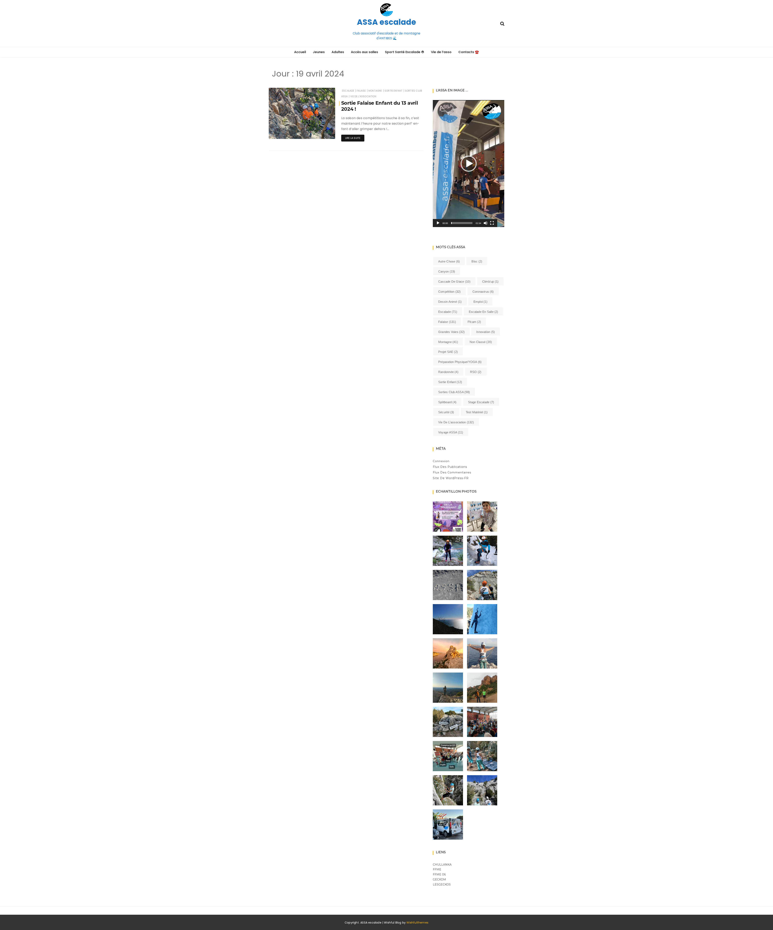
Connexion (441, 461)
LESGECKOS (442, 884)
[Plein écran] (492, 223)
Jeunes (319, 52)
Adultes (338, 52)
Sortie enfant (393, 90)
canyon (446, 271)
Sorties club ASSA (454, 392)
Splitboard (447, 402)
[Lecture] (438, 223)
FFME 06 (439, 874)
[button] (469, 164)
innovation (485, 332)
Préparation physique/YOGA (460, 362)
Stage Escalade (481, 402)
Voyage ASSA (450, 432)
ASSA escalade (386, 22)
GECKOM (439, 879)
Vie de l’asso (441, 52)
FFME (437, 869)
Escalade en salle (483, 311)
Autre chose (449, 261)
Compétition (449, 291)
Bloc (476, 261)
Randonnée (448, 372)
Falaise (361, 90)
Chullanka (442, 864)
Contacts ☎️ (468, 52)
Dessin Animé (450, 301)
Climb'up (490, 281)
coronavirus (483, 291)
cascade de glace (454, 281)
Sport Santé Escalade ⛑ (404, 52)
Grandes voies (451, 332)
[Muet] (486, 223)
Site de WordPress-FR (451, 478)
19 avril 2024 (322, 133)
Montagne (375, 90)
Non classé (481, 342)
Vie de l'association (363, 96)
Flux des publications (450, 467)
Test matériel (477, 412)
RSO (476, 372)
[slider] (461, 223)
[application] (468, 163)
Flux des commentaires (452, 472)
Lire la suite (352, 138)
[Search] (502, 23)
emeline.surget (290, 133)
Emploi (480, 301)
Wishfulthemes (417, 923)
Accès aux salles (364, 52)
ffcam (474, 321)
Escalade (348, 90)
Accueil (300, 52)
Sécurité (446, 412)
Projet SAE (448, 351)
